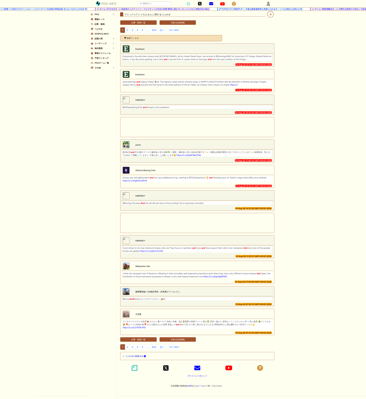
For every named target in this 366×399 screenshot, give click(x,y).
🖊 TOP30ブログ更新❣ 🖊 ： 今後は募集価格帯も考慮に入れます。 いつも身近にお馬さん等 (254, 9)
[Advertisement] (197, 127)
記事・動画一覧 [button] (138, 22)
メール (201, 386)
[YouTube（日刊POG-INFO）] (222, 4)
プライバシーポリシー (197, 376)
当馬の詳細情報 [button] (178, 22)
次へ (162, 30)
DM (190, 386)
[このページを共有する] (270, 14)
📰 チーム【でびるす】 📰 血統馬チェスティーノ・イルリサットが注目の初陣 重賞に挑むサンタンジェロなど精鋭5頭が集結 (147, 9)
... (147, 30)
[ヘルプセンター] (234, 4)
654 (154, 30)
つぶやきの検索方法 (134, 356)
